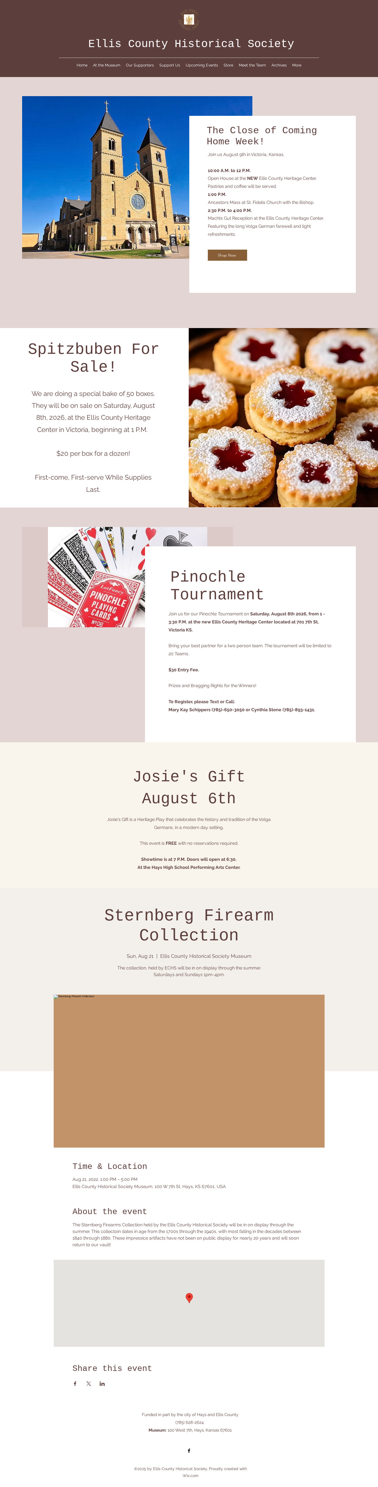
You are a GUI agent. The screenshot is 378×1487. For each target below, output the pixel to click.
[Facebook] (189, 1450)
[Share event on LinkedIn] (102, 1383)
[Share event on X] (88, 1383)
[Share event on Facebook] (75, 1383)
